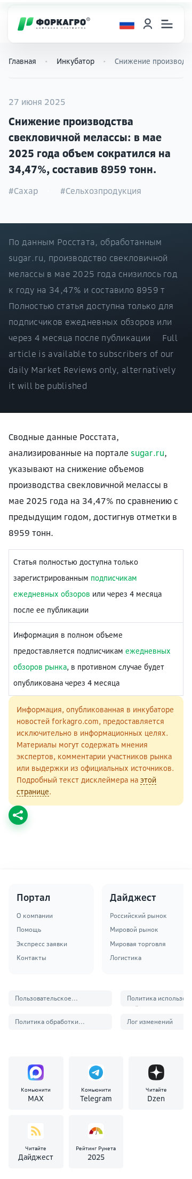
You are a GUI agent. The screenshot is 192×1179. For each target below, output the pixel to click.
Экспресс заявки (42, 944)
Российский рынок (138, 916)
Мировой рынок (134, 929)
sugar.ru (147, 453)
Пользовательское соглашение (43, 1000)
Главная (22, 61)
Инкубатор (75, 61)
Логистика (125, 958)
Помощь (29, 929)
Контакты (31, 958)
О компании (35, 916)
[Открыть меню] (166, 23)
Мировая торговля (138, 944)
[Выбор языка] (127, 24)
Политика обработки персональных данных (49, 1024)
